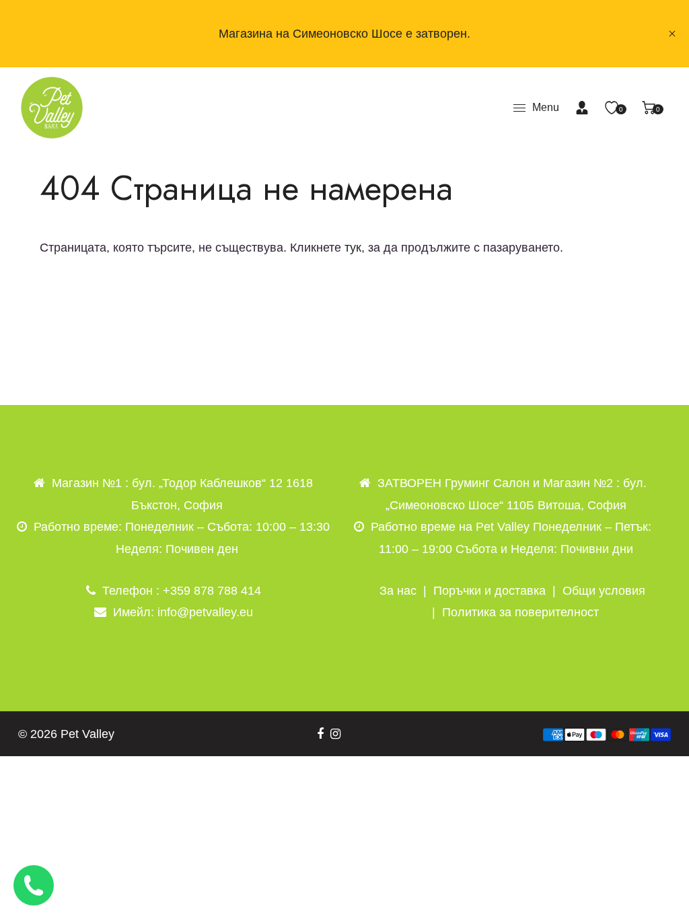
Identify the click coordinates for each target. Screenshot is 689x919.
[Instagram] (335, 734)
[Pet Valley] (51, 107)
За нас (397, 590)
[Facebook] (320, 734)
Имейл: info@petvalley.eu (183, 612)
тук (352, 247)
